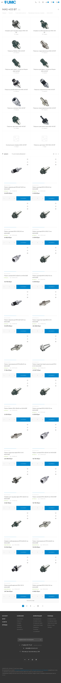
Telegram (28, 659)
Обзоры (50, 627)
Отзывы (19, 623)
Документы (20, 629)
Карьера (19, 625)
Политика (35, 629)
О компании (20, 618)
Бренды (4, 624)
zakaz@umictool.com (31, 648)
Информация (37, 615)
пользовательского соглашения (40, 670)
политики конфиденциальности (23, 670)
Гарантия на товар (38, 625)
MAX (32, 659)
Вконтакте (24, 659)
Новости (19, 621)
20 (38, 606)
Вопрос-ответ (51, 625)
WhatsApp (36, 659)
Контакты (19, 627)
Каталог (5, 615)
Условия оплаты (37, 621)
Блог (3, 618)
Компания (20, 615)
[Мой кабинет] (43, 2)
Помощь (50, 615)
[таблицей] (58, 154)
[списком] (56, 154)
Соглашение (36, 631)
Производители (37, 618)
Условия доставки (37, 623)
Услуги (4, 621)
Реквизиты (36, 627)
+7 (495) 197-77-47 (26, 645)
